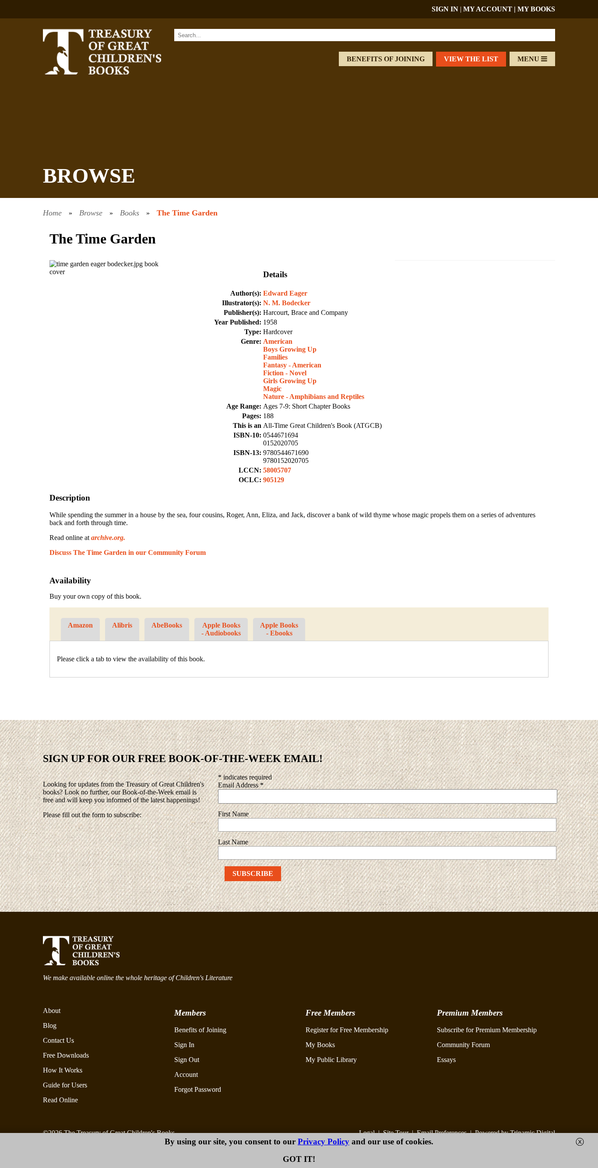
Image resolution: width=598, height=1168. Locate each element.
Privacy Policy (323, 1141)
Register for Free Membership (347, 1030)
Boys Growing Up (290, 349)
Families (275, 357)
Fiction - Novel (284, 373)
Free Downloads (66, 1055)
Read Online (60, 1100)
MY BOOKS (536, 9)
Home (52, 212)
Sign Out (186, 1059)
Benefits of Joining (386, 59)
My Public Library (331, 1059)
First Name (233, 814)
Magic (272, 388)
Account (186, 1074)
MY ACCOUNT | (490, 9)
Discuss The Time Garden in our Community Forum (127, 552)
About (51, 1010)
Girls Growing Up (290, 381)
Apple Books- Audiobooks (221, 629)
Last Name (233, 842)
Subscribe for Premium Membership (487, 1030)
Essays (446, 1059)
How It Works (62, 1070)
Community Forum (463, 1044)
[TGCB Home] (114, 72)
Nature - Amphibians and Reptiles (313, 396)
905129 (273, 479)
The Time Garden (187, 212)
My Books (320, 1044)
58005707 (277, 470)
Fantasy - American (292, 365)
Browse (90, 212)
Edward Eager (285, 293)
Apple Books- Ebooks (279, 629)
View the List (471, 59)
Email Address (241, 785)
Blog (49, 1025)
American (277, 341)
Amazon (80, 625)
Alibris (122, 625)
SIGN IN (445, 9)
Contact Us (58, 1040)
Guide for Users (65, 1085)
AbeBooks (166, 625)
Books (129, 212)
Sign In (184, 1044)
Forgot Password (197, 1089)
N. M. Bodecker (286, 303)
